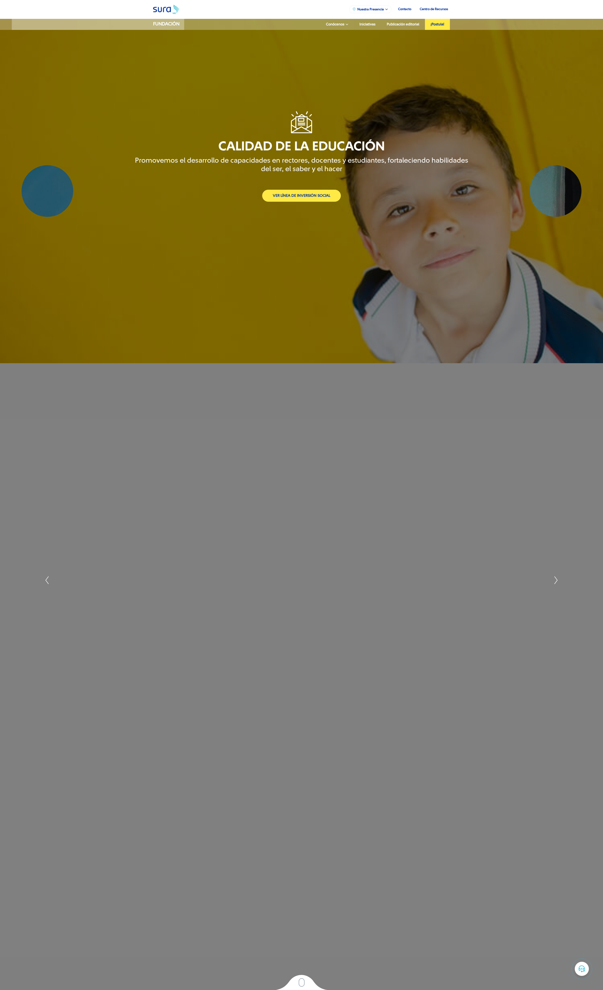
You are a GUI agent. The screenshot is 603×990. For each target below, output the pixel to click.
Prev (47, 580)
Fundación (166, 24)
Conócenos (336, 24)
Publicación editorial (403, 24)
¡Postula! (437, 24)
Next (555, 580)
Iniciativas (367, 24)
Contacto (404, 9)
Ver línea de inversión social (301, 195)
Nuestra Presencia (371, 9)
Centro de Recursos (434, 9)
